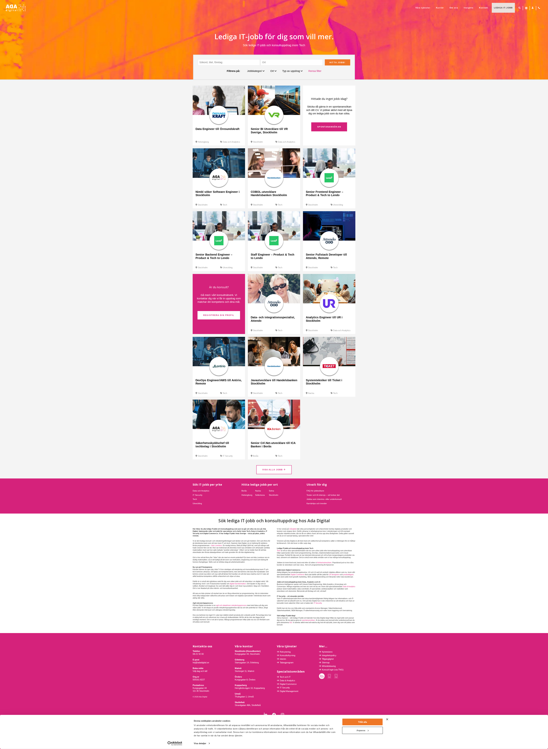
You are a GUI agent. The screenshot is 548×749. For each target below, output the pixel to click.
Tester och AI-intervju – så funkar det (323, 495)
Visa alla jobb (273, 469)
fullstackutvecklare (324, 563)
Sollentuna (260, 495)
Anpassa (360, 730)
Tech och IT (285, 677)
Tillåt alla (362, 722)
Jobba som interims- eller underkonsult (324, 499)
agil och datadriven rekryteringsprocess (231, 605)
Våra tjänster (422, 8)
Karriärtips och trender (317, 503)
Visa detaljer (200, 743)
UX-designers (334, 575)
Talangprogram (287, 662)
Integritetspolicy (329, 655)
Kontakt (483, 8)
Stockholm (258, 142)
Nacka (311, 393)
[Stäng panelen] (387, 719)
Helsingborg (203, 142)
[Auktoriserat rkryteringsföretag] (336, 676)
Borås (255, 456)
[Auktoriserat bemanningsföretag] (329, 676)
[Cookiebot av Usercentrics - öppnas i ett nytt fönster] (174, 743)
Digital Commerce (298, 575)
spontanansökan (308, 620)
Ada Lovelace (216, 545)
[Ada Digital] (16, 8)
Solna (271, 491)
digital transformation (238, 584)
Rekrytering (285, 652)
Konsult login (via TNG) (332, 669)
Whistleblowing (329, 666)
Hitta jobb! (337, 62)
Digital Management (289, 691)
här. (290, 623)
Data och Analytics (231, 142)
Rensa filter (314, 71)
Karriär (440, 8)
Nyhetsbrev (327, 652)
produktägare (348, 575)
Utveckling (338, 205)
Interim (283, 659)
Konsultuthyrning (287, 655)
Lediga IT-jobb (503, 8)
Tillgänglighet (328, 659)
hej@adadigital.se (201, 662)
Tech (225, 205)
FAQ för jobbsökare (315, 491)
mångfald (293, 529)
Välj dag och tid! (200, 671)
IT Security (228, 456)
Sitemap (326, 662)
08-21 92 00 (198, 654)
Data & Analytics (349, 587)
